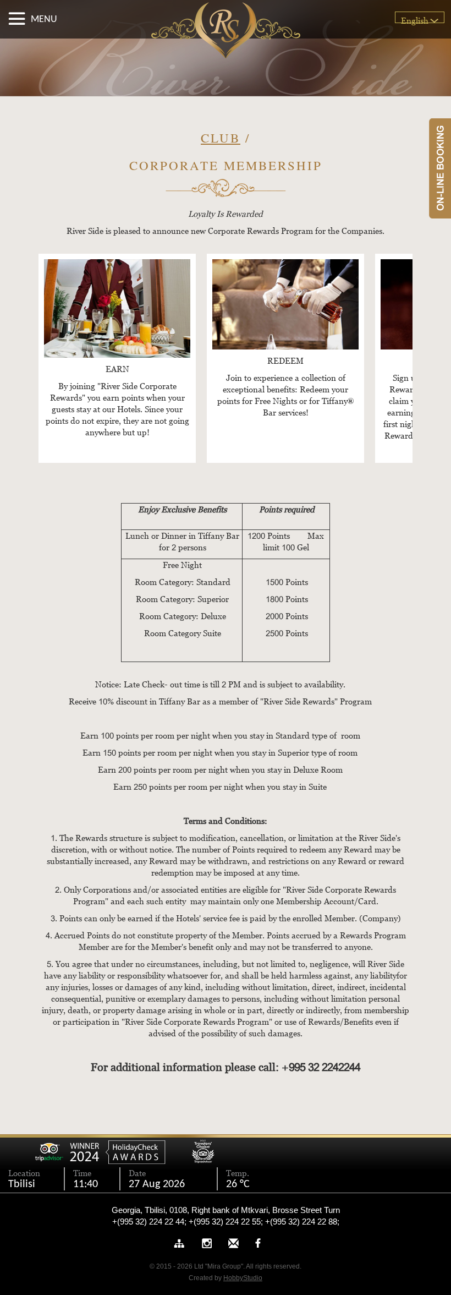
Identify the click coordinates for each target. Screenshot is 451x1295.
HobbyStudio (242, 1278)
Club (220, 137)
